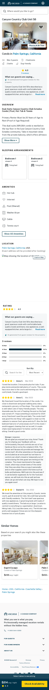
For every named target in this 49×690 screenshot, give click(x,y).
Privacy (42, 660)
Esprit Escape (11, 568)
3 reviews (25, 73)
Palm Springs (21, 53)
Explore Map (39, 257)
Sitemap (28, 660)
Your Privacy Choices (28, 667)
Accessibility (14, 667)
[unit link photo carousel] (20, 552)
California (35, 53)
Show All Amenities (13, 234)
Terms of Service (24, 663)
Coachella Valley (33, 589)
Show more (10, 140)
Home (5, 589)
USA (11, 589)
